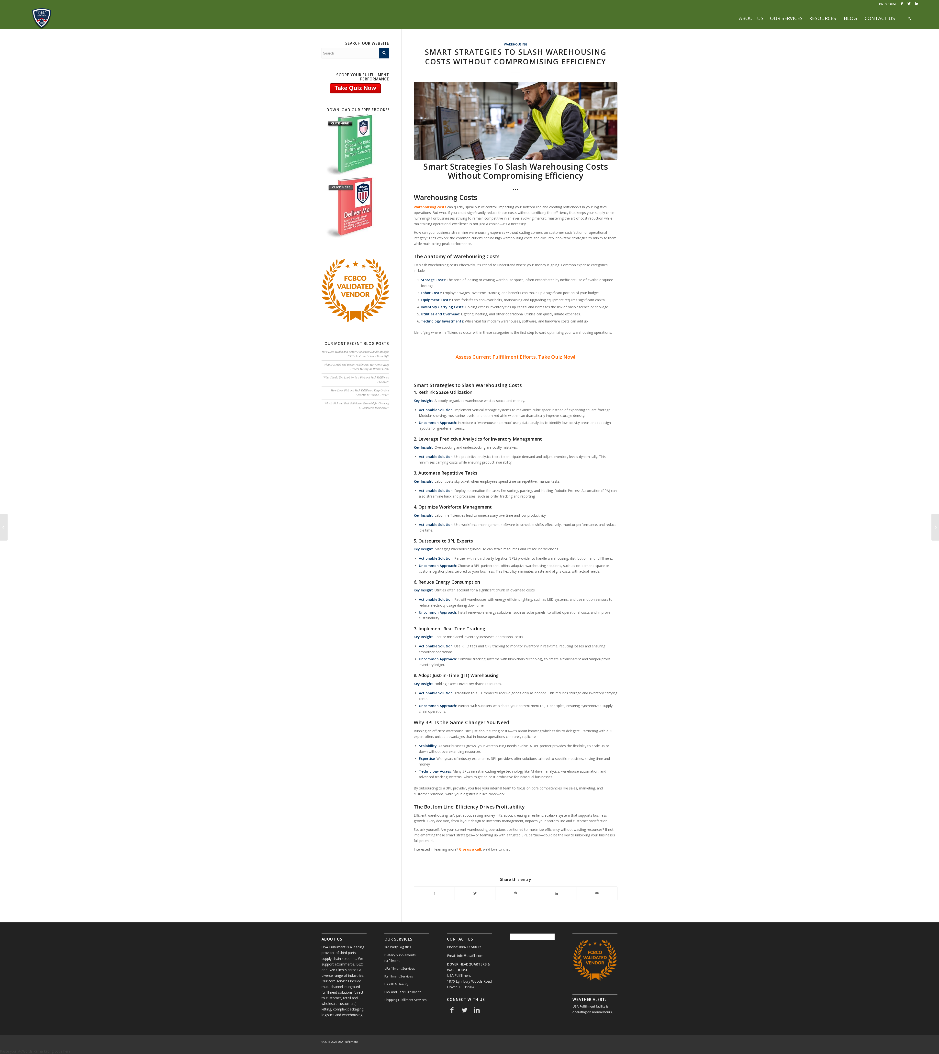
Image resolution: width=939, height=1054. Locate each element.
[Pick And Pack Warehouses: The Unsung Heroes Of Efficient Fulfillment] (935, 527)
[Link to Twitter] (909, 3)
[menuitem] (751, 18)
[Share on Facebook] (434, 893)
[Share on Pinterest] (515, 893)
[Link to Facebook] (901, 3)
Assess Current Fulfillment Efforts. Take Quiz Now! (515, 357)
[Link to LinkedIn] (916, 3)
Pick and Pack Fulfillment (402, 992)
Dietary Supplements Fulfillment (400, 958)
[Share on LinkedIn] (556, 893)
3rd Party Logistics (397, 947)
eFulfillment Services (399, 968)
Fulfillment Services (398, 976)
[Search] (909, 18)
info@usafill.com (470, 955)
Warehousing (515, 44)
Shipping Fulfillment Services (405, 1000)
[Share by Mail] (597, 893)
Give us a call (470, 849)
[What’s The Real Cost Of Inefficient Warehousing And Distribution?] (4, 527)
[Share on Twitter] (475, 893)
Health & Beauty (396, 984)
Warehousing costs (430, 207)
